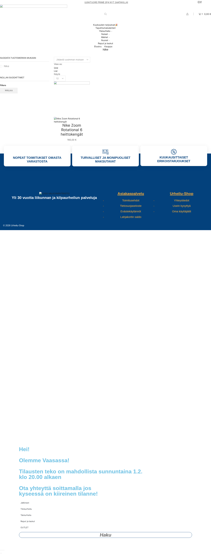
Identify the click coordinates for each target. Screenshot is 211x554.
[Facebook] (201, 2)
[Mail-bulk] (78, 225)
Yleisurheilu (104, 31)
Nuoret (104, 40)
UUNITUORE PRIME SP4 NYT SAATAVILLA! (106, 2)
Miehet (104, 37)
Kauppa (108, 46)
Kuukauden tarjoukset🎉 (105, 24)
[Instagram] (199, 2)
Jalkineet (25, 502)
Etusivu (97, 46)
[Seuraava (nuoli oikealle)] (1, 553)
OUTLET (24, 527)
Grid (56, 68)
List (55, 71)
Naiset (104, 34)
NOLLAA (9, 90)
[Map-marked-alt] (132, 225)
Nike (6, 66)
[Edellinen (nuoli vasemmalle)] (0, 553)
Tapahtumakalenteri (105, 28)
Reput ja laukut (105, 43)
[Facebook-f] (96, 225)
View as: (58, 64)
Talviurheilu (26, 515)
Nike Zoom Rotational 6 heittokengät (72, 130)
